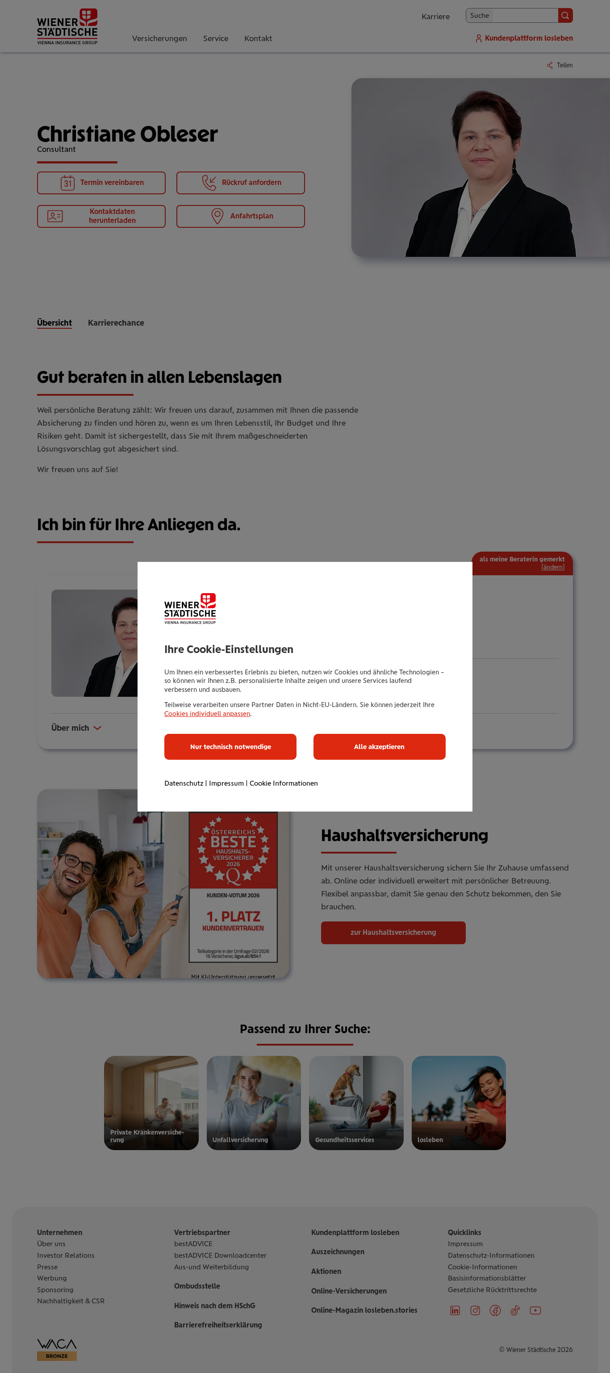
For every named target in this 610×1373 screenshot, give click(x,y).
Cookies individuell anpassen (207, 714)
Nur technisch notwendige (230, 747)
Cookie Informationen (284, 783)
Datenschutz (183, 783)
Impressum (226, 783)
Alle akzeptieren (379, 747)
